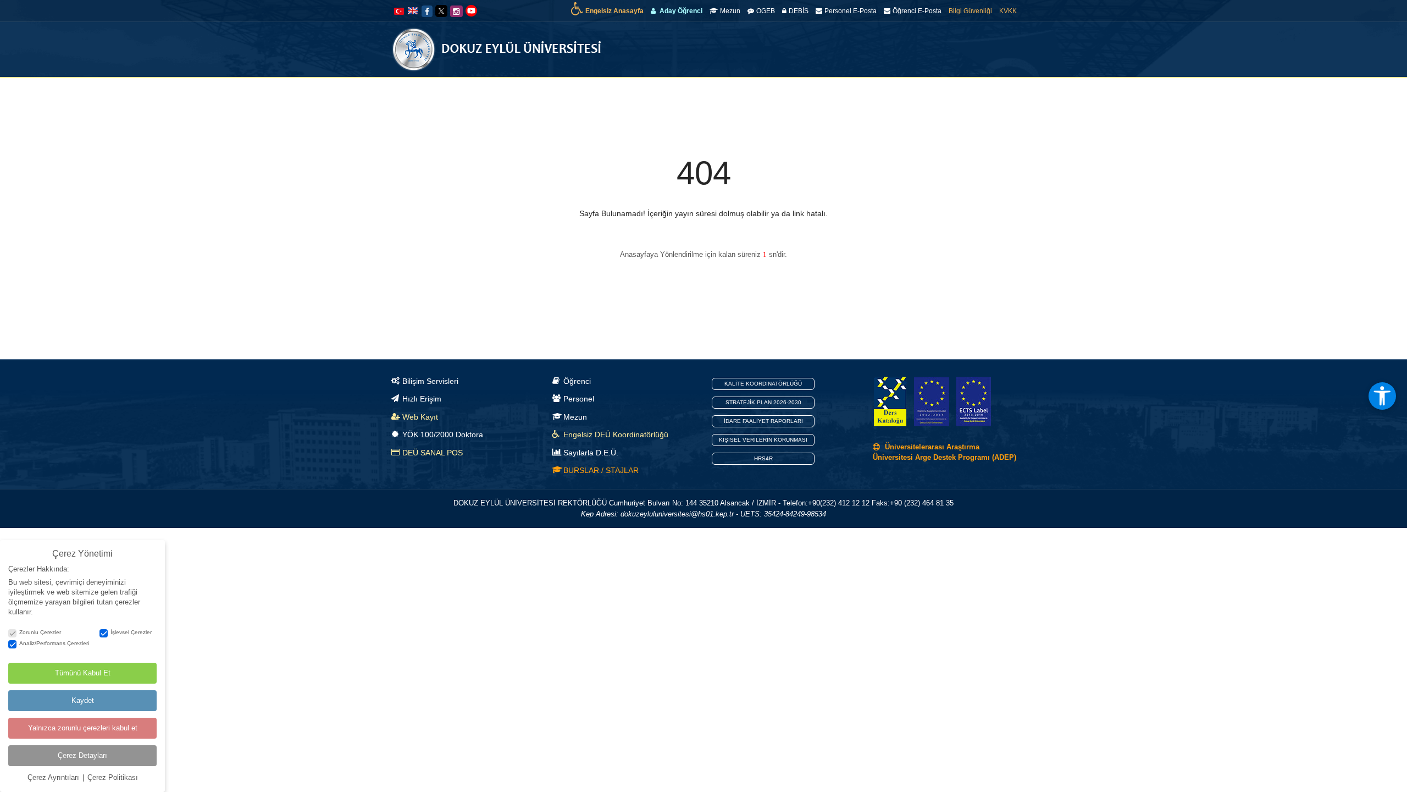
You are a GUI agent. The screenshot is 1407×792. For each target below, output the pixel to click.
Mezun (730, 11)
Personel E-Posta (850, 11)
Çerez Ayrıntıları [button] (54, 777)
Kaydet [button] (82, 700)
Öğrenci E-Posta (917, 11)
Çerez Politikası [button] (112, 777)
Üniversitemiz (681, 93)
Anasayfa (630, 93)
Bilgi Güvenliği (970, 11)
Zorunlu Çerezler (40, 632)
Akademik (827, 93)
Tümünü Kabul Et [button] (82, 673)
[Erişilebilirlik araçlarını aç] (1382, 396)
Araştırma (913, 93)
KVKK (1008, 11)
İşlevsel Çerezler (131, 632)
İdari (869, 93)
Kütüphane (961, 93)
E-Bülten (738, 93)
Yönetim (778, 93)
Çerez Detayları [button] (82, 755)
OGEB (765, 11)
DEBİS (798, 11)
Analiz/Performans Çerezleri (54, 643)
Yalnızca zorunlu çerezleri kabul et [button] (82, 728)
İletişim (1003, 93)
